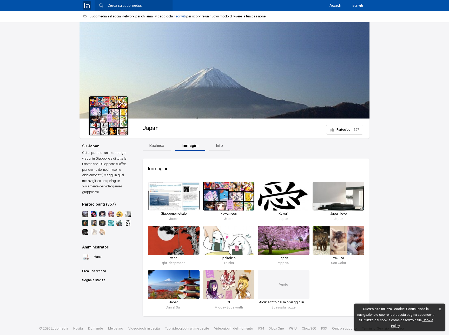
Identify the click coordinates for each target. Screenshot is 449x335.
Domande (95, 328)
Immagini (190, 145)
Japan (151, 128)
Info (219, 145)
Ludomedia (59, 328)
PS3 (324, 328)
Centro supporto (344, 328)
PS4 (261, 328)
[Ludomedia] (87, 5)
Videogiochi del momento (233, 328)
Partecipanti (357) (99, 204)
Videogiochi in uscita (144, 328)
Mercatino (115, 328)
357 (356, 130)
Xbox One (276, 328)
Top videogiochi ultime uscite (187, 328)
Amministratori (95, 247)
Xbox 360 (309, 328)
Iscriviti (357, 5)
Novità (78, 328)
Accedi (335, 5)
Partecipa (347, 130)
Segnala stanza (93, 280)
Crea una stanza (94, 271)
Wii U (293, 328)
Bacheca (156, 145)
